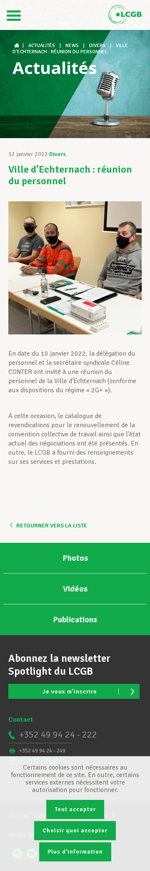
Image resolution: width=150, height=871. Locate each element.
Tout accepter (75, 809)
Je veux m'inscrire (69, 691)
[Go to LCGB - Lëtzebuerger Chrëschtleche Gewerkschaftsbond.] (17, 45)
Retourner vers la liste (51, 525)
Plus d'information (75, 851)
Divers (57, 154)
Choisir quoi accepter (75, 830)
